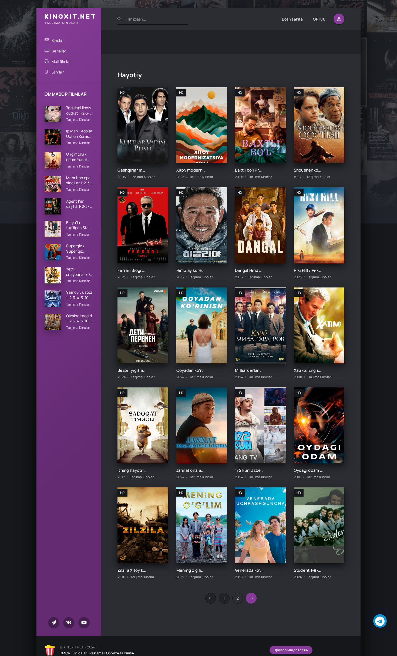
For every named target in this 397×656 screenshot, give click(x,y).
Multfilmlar (61, 61)
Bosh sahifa (292, 19)
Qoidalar (80, 653)
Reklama (96, 653)
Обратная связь (120, 653)
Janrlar (58, 72)
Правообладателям (291, 650)
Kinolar (58, 40)
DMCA (65, 653)
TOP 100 (318, 19)
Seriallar (59, 50)
